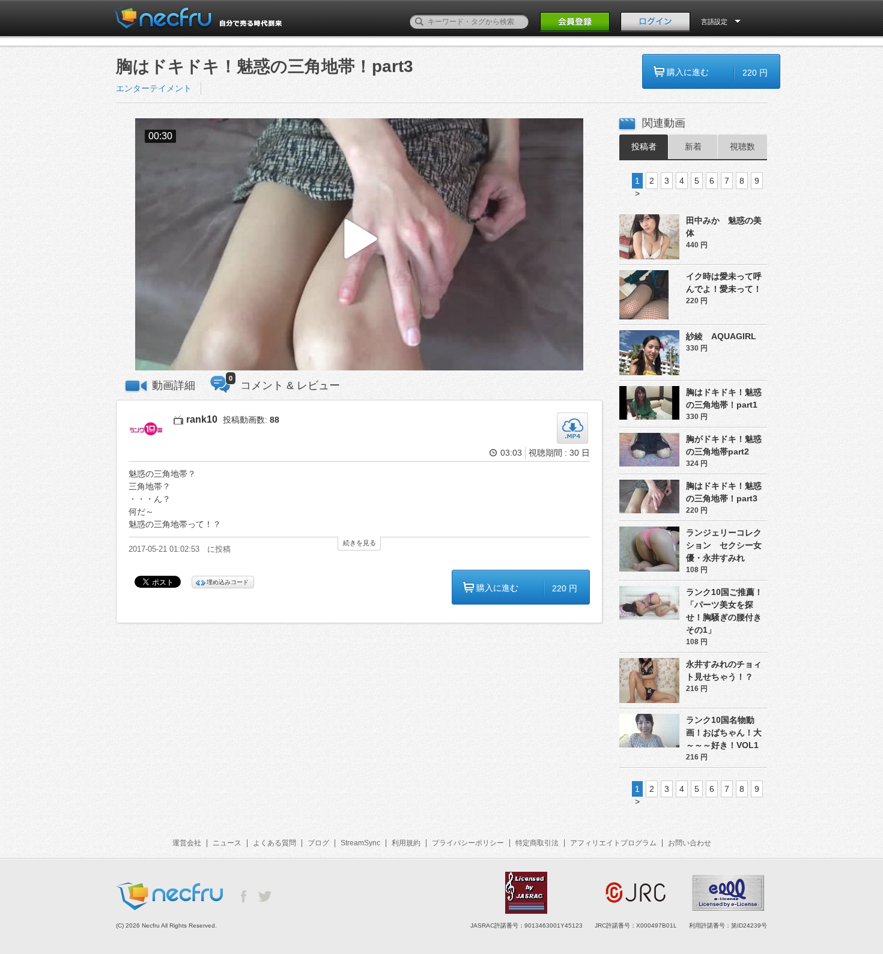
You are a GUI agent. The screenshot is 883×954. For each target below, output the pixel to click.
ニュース (227, 843)
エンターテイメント (154, 88)
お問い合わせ (689, 843)
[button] (359, 245)
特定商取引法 (537, 843)
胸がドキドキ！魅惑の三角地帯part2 (724, 445)
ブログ (318, 843)
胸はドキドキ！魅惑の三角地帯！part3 (724, 492)
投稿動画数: (251, 419)
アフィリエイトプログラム (613, 843)
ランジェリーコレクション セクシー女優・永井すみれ (724, 545)
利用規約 (406, 843)
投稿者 (644, 146)
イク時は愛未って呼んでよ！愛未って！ (724, 282)
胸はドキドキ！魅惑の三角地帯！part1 (724, 398)
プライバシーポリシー (468, 843)
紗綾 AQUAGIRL (721, 336)
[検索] (419, 21)
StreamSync (360, 843)
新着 (693, 146)
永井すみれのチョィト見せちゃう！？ (724, 670)
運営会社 (186, 843)
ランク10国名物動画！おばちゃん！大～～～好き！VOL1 (724, 732)
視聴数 (742, 146)
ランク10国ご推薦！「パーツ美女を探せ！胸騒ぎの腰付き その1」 (726, 611)
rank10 (201, 419)
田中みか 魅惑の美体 (724, 227)
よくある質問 (274, 843)
